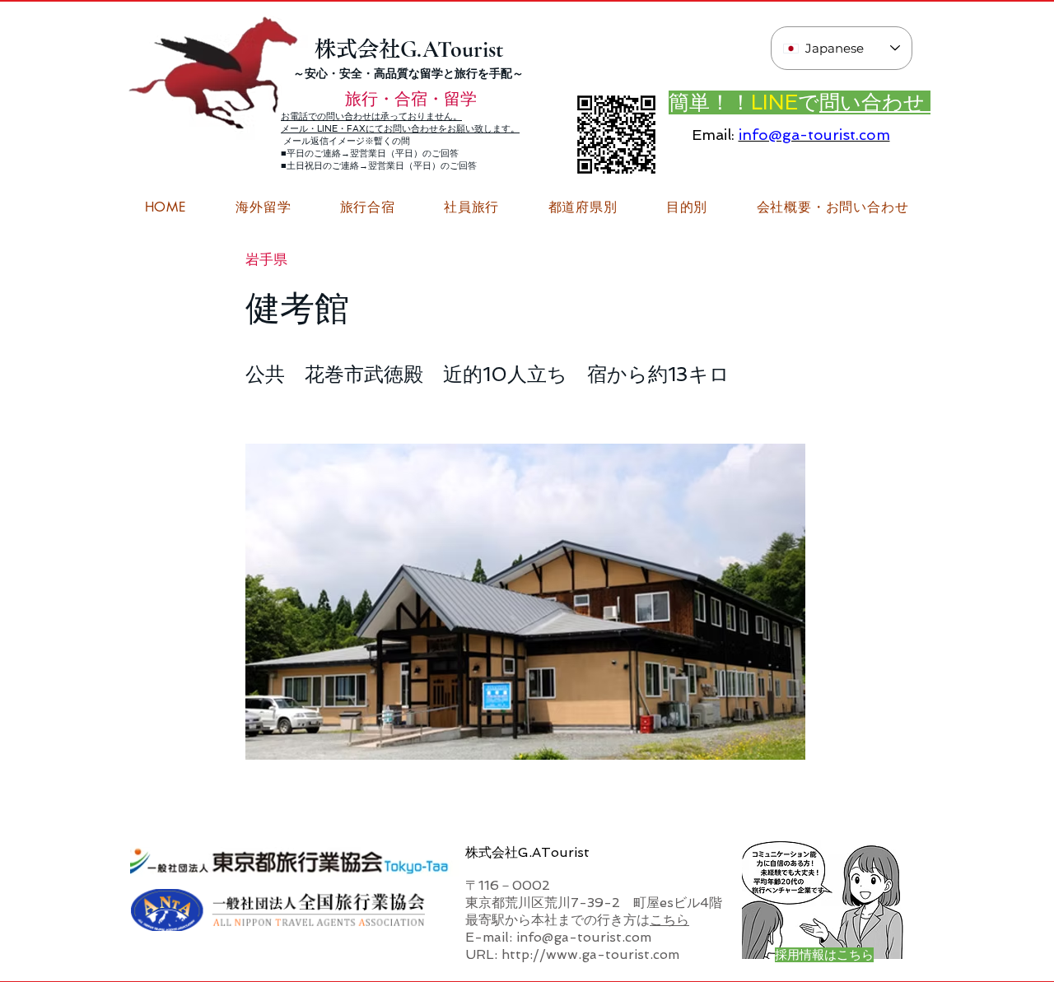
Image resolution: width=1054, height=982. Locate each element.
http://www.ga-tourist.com (590, 954)
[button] (832, 207)
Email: (713, 134)
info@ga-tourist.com (814, 134)
